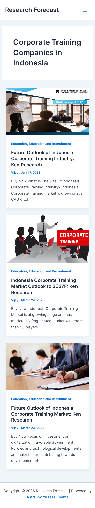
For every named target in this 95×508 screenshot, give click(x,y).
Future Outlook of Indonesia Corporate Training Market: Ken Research (46, 414)
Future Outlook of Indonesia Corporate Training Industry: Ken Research (42, 158)
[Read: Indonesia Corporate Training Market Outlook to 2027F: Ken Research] (47, 239)
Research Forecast (32, 9)
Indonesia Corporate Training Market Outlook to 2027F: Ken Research (44, 286)
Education (19, 144)
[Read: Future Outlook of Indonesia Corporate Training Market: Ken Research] (47, 366)
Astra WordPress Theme (47, 497)
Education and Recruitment (50, 144)
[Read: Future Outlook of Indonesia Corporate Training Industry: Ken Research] (47, 111)
